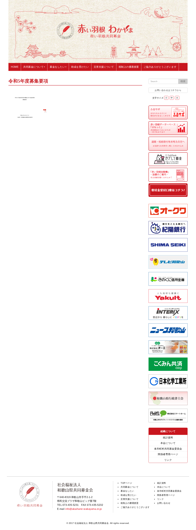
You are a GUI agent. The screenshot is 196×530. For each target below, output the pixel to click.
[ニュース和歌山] (168, 336)
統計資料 (168, 437)
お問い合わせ (163, 503)
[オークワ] (168, 216)
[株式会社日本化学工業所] (168, 387)
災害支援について (129, 499)
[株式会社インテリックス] (168, 319)
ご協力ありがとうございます (135, 507)
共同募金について (129, 487)
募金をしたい (127, 491)
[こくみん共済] (168, 370)
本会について (168, 443)
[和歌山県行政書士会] (168, 404)
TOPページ (126, 483)
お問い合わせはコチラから (168, 90)
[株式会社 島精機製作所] (168, 251)
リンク (168, 460)
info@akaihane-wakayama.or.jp (83, 509)
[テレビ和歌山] (168, 268)
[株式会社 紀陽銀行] (168, 234)
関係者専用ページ (168, 454)
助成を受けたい (128, 495)
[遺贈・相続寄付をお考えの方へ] (168, 149)
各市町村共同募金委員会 (168, 448)
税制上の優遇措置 (129, 503)
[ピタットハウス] (168, 421)
